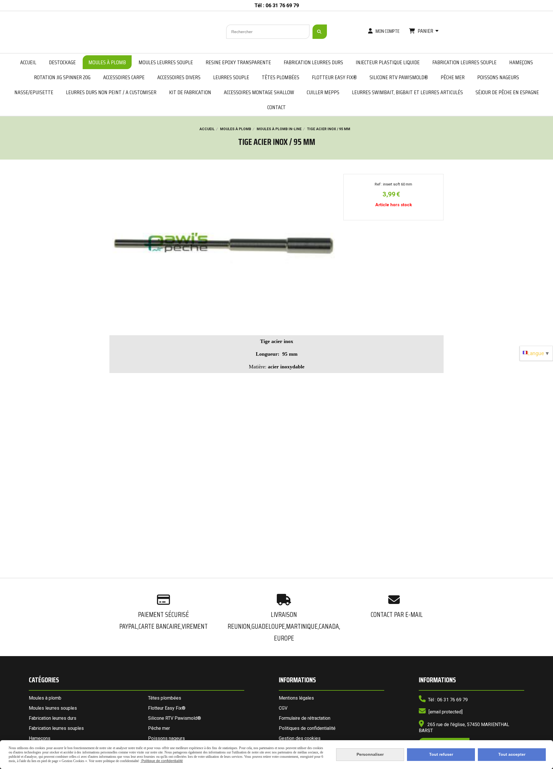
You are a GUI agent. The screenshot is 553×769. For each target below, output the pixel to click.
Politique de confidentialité (162, 761)
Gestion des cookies (300, 738)
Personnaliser (370, 754)
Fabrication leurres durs (52, 718)
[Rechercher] (320, 31)
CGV (283, 708)
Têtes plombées (164, 698)
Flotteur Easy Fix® (166, 708)
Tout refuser (441, 754)
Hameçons (39, 738)
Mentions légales (296, 698)
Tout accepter (511, 754)
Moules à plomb (45, 698)
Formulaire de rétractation (304, 718)
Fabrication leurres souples (56, 728)
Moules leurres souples (53, 708)
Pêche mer (159, 728)
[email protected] (446, 712)
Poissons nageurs (166, 738)
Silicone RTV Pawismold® (174, 718)
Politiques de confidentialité (307, 728)
